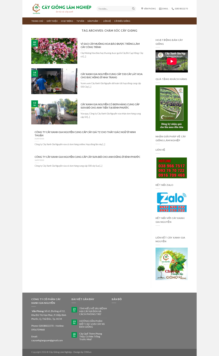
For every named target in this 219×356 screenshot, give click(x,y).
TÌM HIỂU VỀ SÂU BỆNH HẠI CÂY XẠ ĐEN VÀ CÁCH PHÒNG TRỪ (93, 311)
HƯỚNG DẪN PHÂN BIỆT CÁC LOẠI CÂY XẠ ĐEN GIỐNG (92, 323)
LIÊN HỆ (107, 21)
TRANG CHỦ (37, 21)
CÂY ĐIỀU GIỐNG (122, 21)
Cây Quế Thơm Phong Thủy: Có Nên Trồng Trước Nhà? (90, 336)
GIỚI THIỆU (52, 21)
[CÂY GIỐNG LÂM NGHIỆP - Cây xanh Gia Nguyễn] (61, 8)
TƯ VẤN (80, 21)
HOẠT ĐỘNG (67, 21)
